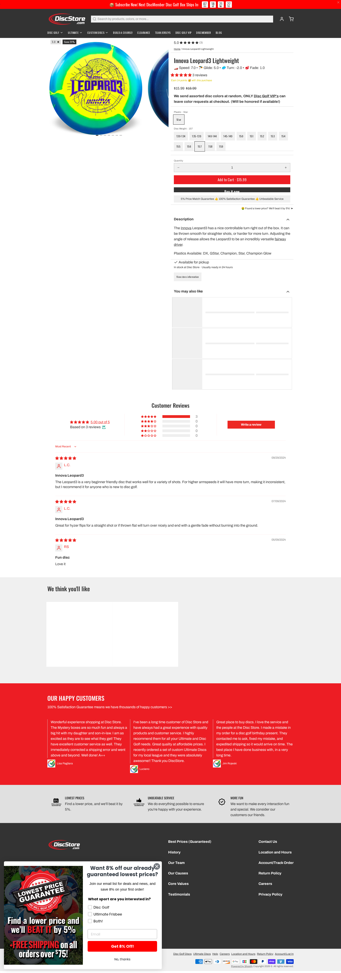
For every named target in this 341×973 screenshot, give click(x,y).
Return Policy (270, 873)
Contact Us (268, 842)
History (174, 852)
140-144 (212, 136)
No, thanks (122, 959)
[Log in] (280, 19)
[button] (181, 75)
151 (251, 136)
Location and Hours (275, 852)
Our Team (176, 863)
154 (283, 136)
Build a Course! (122, 32)
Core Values (178, 884)
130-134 (180, 136)
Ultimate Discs (202, 953)
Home (177, 49)
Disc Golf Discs (182, 953)
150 (241, 136)
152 (262, 136)
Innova (186, 228)
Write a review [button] (251, 424)
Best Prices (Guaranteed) (189, 842)
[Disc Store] (66, 19)
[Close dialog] (156, 866)
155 (178, 146)
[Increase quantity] (285, 167)
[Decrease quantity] (178, 167)
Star (178, 119)
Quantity (178, 160)
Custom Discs (95, 32)
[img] (65, 458)
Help (215, 953)
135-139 (196, 136)
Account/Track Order (276, 863)
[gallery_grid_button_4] (113, 135)
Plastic (181, 112)
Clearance (143, 32)
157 (200, 146)
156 (189, 146)
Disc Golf (53, 32)
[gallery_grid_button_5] (117, 135)
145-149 (227, 136)
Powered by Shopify (242, 966)
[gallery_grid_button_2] (105, 135)
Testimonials (179, 894)
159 (221, 146)
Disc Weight (183, 128)
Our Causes (178, 873)
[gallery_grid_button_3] (109, 135)
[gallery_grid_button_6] (121, 135)
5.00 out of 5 (100, 422)
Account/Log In (284, 953)
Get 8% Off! (122, 946)
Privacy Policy (270, 894)
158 (210, 146)
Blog (219, 32)
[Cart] (290, 19)
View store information (187, 276)
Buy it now (232, 190)
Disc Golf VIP (183, 32)
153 (273, 136)
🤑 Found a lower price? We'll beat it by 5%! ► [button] (267, 208)
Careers (265, 884)
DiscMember (203, 32)
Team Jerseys (163, 32)
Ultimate (73, 32)
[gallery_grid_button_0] (97, 135)
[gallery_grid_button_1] (101, 135)
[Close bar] (338, 2)
